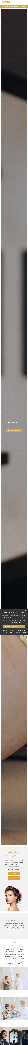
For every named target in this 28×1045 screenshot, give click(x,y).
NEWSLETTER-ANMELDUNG (14, 626)
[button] (26, 2)
